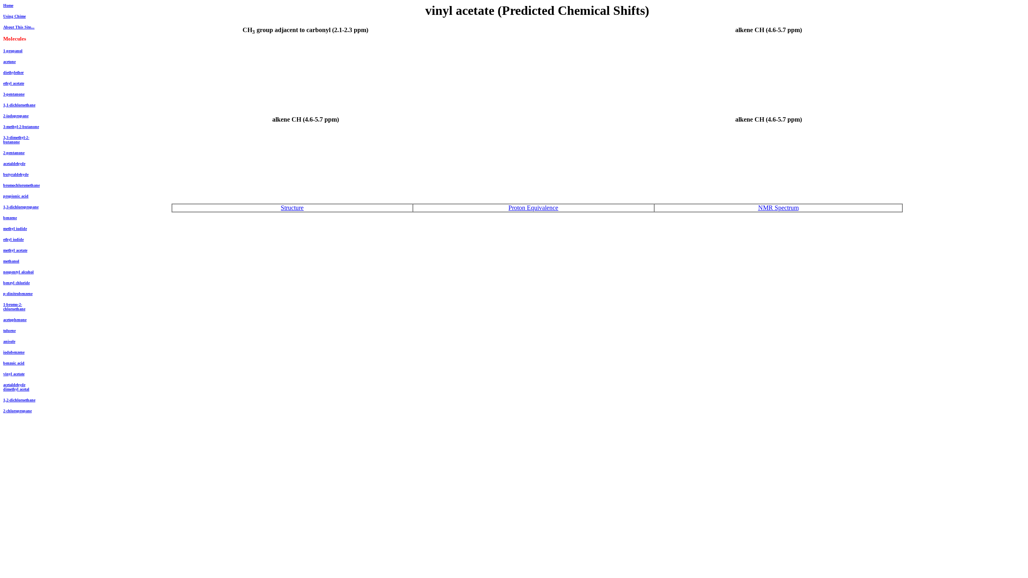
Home (8, 5)
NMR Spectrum (778, 207)
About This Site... (19, 27)
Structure (292, 207)
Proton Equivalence (533, 207)
